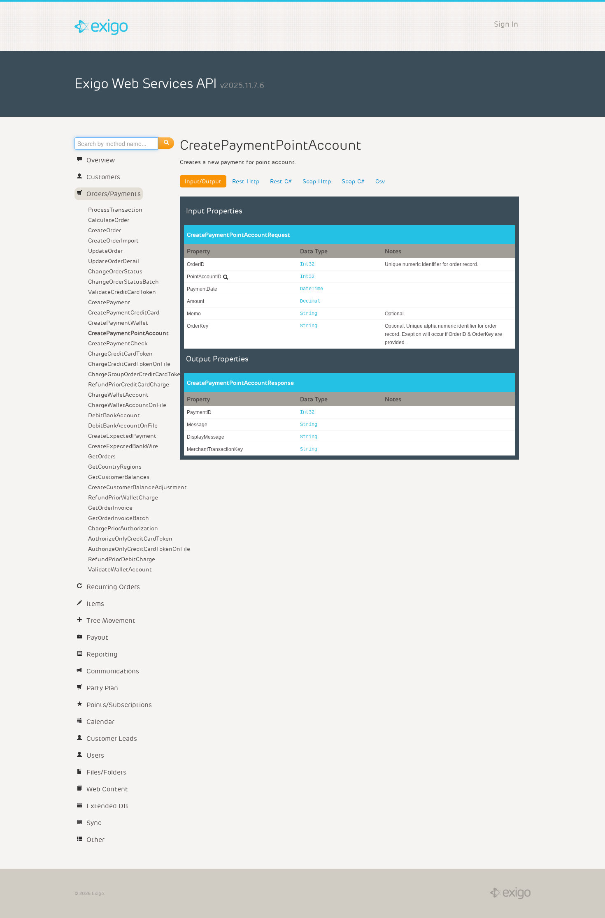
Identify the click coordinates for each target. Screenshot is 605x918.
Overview (100, 160)
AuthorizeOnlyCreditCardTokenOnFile (132, 549)
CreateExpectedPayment (122, 435)
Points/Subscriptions (119, 705)
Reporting (102, 654)
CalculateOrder (108, 220)
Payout (97, 637)
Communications (112, 671)
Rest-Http (245, 181)
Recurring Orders (113, 587)
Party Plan (102, 688)
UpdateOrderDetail (113, 261)
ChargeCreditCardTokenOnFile (129, 364)
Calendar (100, 721)
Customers (103, 177)
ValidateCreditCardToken (122, 292)
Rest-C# (281, 181)
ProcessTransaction (115, 209)
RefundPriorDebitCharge (121, 559)
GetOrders (102, 456)
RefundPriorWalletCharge (123, 497)
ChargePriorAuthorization (123, 528)
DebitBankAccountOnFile (123, 425)
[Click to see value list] (225, 277)
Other (95, 839)
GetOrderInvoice (110, 507)
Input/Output (203, 181)
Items (95, 603)
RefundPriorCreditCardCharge (128, 384)
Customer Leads (111, 738)
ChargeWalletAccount (118, 394)
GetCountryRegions (115, 466)
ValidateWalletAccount (120, 569)
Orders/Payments (113, 194)
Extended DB (107, 806)
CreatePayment (109, 302)
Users (95, 755)
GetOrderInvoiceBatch (118, 518)
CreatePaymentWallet (118, 322)
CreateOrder (104, 230)
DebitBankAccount (114, 415)
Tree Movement (110, 620)
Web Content (107, 789)
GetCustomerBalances (118, 477)
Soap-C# (353, 181)
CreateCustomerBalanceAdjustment (132, 487)
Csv (380, 181)
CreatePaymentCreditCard (123, 312)
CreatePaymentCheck (117, 343)
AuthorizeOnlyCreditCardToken (130, 538)
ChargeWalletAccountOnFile (127, 405)
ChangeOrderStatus (115, 271)
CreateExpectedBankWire (123, 446)
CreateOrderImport (113, 240)
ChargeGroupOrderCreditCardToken (132, 374)
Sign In (506, 24)
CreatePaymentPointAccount (128, 333)
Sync (94, 823)
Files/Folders (106, 772)
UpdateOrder (105, 250)
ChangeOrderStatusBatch (123, 281)
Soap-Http (316, 181)
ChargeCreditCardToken (120, 353)
